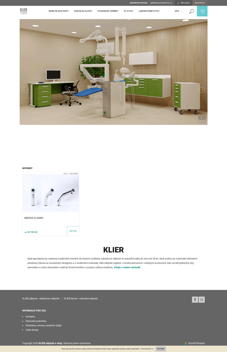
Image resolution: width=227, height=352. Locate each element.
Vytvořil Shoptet (196, 343)
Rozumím (160, 349)
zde (152, 349)
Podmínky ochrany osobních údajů (43, 325)
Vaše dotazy (32, 329)
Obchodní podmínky (36, 321)
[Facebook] (195, 300)
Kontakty (30, 316)
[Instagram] (202, 300)
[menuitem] (58, 11)
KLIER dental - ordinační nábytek (81, 298)
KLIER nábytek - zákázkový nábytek (40, 298)
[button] (34, 89)
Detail (73, 231)
